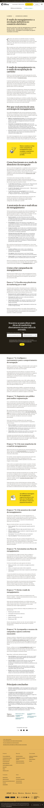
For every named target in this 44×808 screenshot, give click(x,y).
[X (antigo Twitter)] (20, 797)
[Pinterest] (29, 797)
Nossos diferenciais (6, 763)
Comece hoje (40, 1)
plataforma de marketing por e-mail (20, 640)
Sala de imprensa (6, 779)
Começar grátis (29, 4)
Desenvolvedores (32, 759)
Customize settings (36, 804)
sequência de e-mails (30, 173)
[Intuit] (9, 793)
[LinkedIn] (24, 797)
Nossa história (5, 777)
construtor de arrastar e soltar (26, 478)
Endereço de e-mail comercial (13, 332)
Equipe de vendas (19, 782)
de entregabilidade (24, 647)
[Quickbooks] (28, 793)
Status (4, 768)
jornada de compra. (22, 77)
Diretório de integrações (20, 762)
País (23, 332)
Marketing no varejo (19, 713)
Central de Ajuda (19, 781)
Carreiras (4, 782)
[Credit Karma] (21, 793)
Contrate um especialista (20, 779)
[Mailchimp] (34, 793)
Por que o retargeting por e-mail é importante (11, 742)
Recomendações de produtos (31, 714)
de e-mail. (30, 647)
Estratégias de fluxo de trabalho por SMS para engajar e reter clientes (15, 744)
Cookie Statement (9, 806)
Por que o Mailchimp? (6, 756)
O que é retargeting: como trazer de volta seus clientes (12, 740)
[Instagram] (22, 797)
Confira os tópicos (28, 8)
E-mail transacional (6, 761)
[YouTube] (26, 797)
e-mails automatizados (21, 450)
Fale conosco (18, 777)
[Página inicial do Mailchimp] (5, 4)
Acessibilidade (5, 784)
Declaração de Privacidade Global (27, 341)
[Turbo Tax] (15, 793)
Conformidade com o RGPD (7, 765)
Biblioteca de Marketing (16, 8)
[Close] (42, 804)
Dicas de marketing (19, 756)
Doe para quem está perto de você (9, 781)
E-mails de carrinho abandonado (19, 718)
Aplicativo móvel (5, 770)
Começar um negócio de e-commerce (31, 717)
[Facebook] (18, 797)
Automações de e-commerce (19, 716)
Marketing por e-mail (6, 759)
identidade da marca (27, 263)
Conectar (36, 4)
